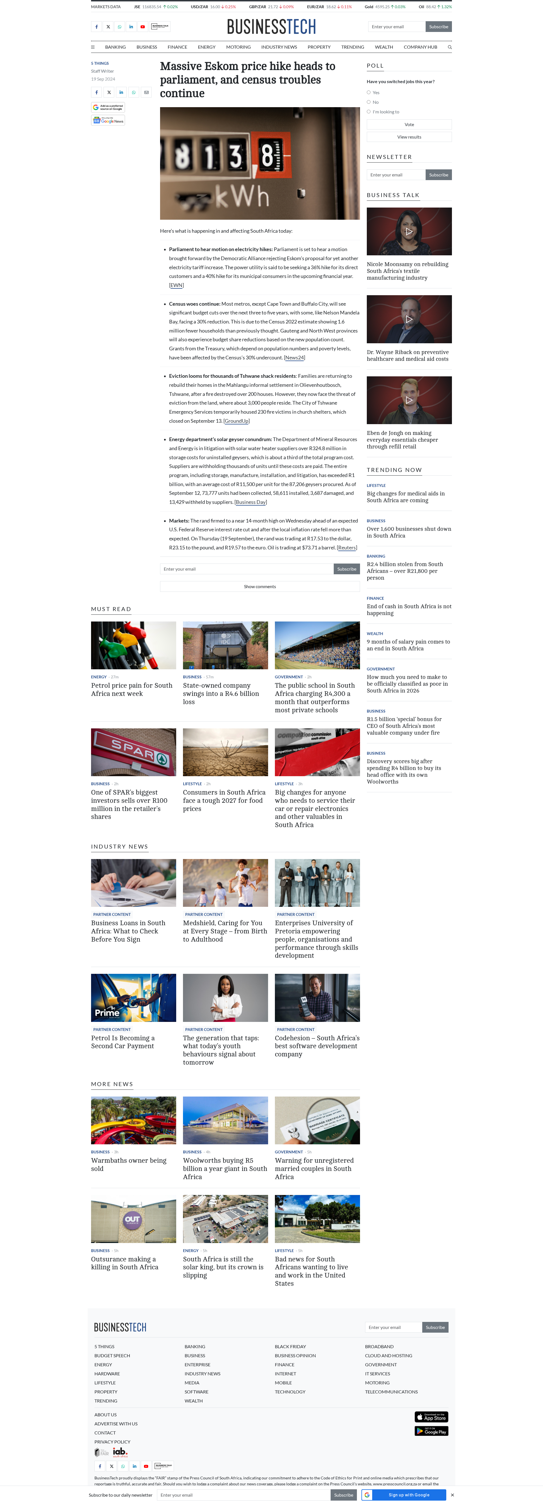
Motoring (238, 46)
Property (319, 46)
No (376, 102)
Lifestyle (192, 783)
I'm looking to (386, 111)
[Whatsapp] (119, 26)
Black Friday (290, 1346)
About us (105, 1414)
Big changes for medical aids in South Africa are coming (406, 497)
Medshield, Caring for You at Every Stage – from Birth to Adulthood (225, 931)
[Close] (452, 1494)
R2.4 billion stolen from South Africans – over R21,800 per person (405, 571)
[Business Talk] (160, 26)
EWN (176, 285)
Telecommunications (391, 1391)
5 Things (100, 63)
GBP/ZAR (257, 6)
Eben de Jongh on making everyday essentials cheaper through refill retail (402, 440)
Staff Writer (102, 71)
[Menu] (92, 47)
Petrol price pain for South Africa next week (132, 690)
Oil (421, 6)
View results (409, 136)
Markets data (106, 6)
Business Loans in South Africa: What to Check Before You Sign (128, 931)
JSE (137, 6)
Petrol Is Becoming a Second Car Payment (123, 1042)
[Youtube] (142, 26)
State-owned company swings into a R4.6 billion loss (221, 694)
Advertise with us (115, 1423)
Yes (376, 92)
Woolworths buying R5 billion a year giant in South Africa (225, 1169)
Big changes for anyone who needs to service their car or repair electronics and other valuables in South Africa (315, 809)
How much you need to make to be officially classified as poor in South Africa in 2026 (407, 684)
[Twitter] (108, 26)
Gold (369, 6)
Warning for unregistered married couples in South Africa (314, 1169)
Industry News (279, 46)
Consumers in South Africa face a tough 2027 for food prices (224, 801)
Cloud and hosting (388, 1355)
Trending (352, 46)
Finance (177, 46)
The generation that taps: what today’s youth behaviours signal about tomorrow (221, 1050)
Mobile (283, 1382)
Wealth (384, 46)
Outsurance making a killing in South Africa (124, 1263)
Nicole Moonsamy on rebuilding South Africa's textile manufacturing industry (407, 271)
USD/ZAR (199, 6)
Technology (290, 1391)
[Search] (450, 47)
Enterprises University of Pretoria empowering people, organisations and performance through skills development (316, 939)
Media (192, 1382)
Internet (285, 1373)
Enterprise (197, 1364)
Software (196, 1391)
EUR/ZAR (315, 6)
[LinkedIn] (131, 26)
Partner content (112, 914)
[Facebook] (96, 26)
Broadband (379, 1346)
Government (289, 676)
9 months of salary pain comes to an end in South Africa (408, 645)
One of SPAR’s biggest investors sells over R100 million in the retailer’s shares (129, 805)
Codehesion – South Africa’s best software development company (317, 1046)
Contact (105, 1432)
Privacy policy (112, 1441)
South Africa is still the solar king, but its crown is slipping (223, 1267)
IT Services (377, 1373)
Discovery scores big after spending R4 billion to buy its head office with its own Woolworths (404, 771)
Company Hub (420, 46)
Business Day (251, 502)
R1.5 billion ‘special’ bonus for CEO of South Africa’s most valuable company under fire (404, 726)
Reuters (347, 548)
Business (147, 46)
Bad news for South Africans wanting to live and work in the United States (311, 1271)
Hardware (107, 1373)
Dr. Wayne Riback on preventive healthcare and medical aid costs (408, 355)
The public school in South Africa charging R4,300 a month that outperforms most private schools (315, 698)
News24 (294, 358)
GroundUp (236, 421)
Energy (207, 46)
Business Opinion (295, 1355)
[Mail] (146, 92)
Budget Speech (112, 1355)
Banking (115, 46)
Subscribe (438, 26)
